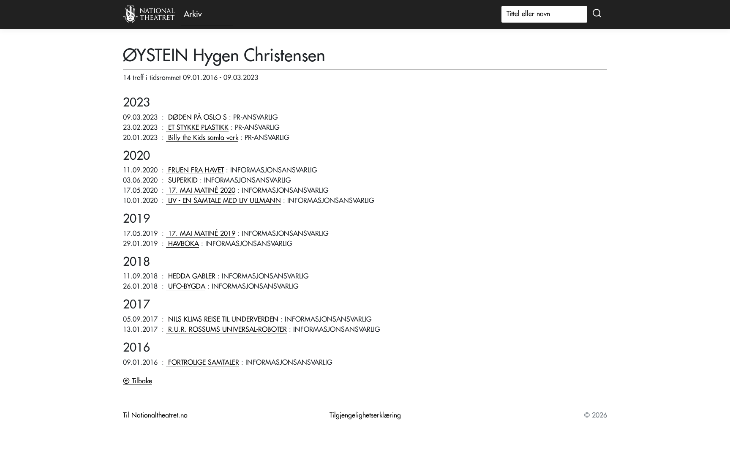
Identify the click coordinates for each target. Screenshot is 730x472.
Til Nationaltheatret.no (155, 415)
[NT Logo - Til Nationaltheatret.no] (148, 14)
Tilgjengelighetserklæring (365, 415)
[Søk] (597, 13)
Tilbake (141, 381)
